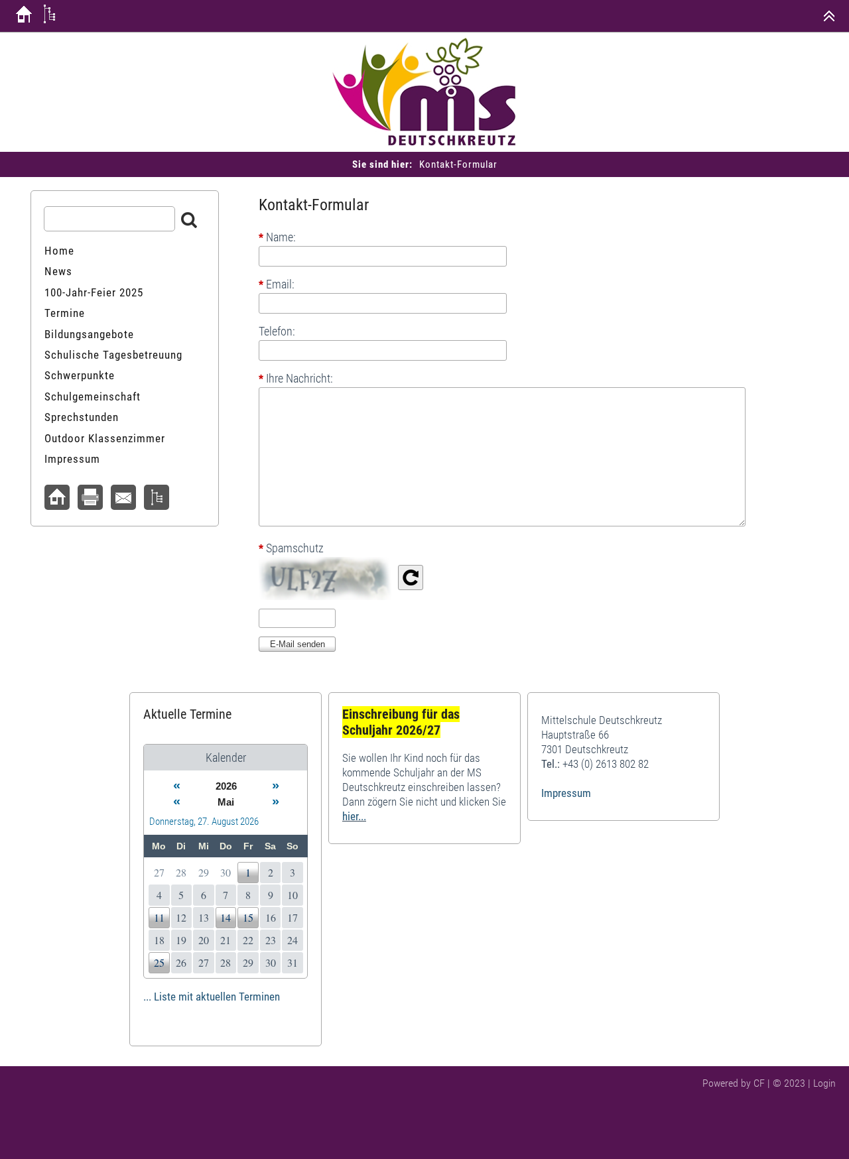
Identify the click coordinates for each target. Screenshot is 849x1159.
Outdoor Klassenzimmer (104, 438)
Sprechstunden (81, 417)
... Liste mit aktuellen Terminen (211, 996)
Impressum (72, 458)
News (58, 271)
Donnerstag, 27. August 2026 (204, 821)
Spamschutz (291, 548)
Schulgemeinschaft (92, 396)
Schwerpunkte (79, 375)
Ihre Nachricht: (296, 378)
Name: (277, 237)
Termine (64, 313)
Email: (276, 284)
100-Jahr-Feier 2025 (93, 292)
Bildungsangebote (89, 334)
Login (824, 1083)
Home (59, 250)
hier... (354, 816)
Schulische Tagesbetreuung (113, 354)
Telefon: (277, 331)
